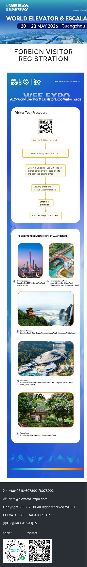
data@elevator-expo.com (25, 499)
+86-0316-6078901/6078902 (28, 491)
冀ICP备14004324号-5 (20, 523)
